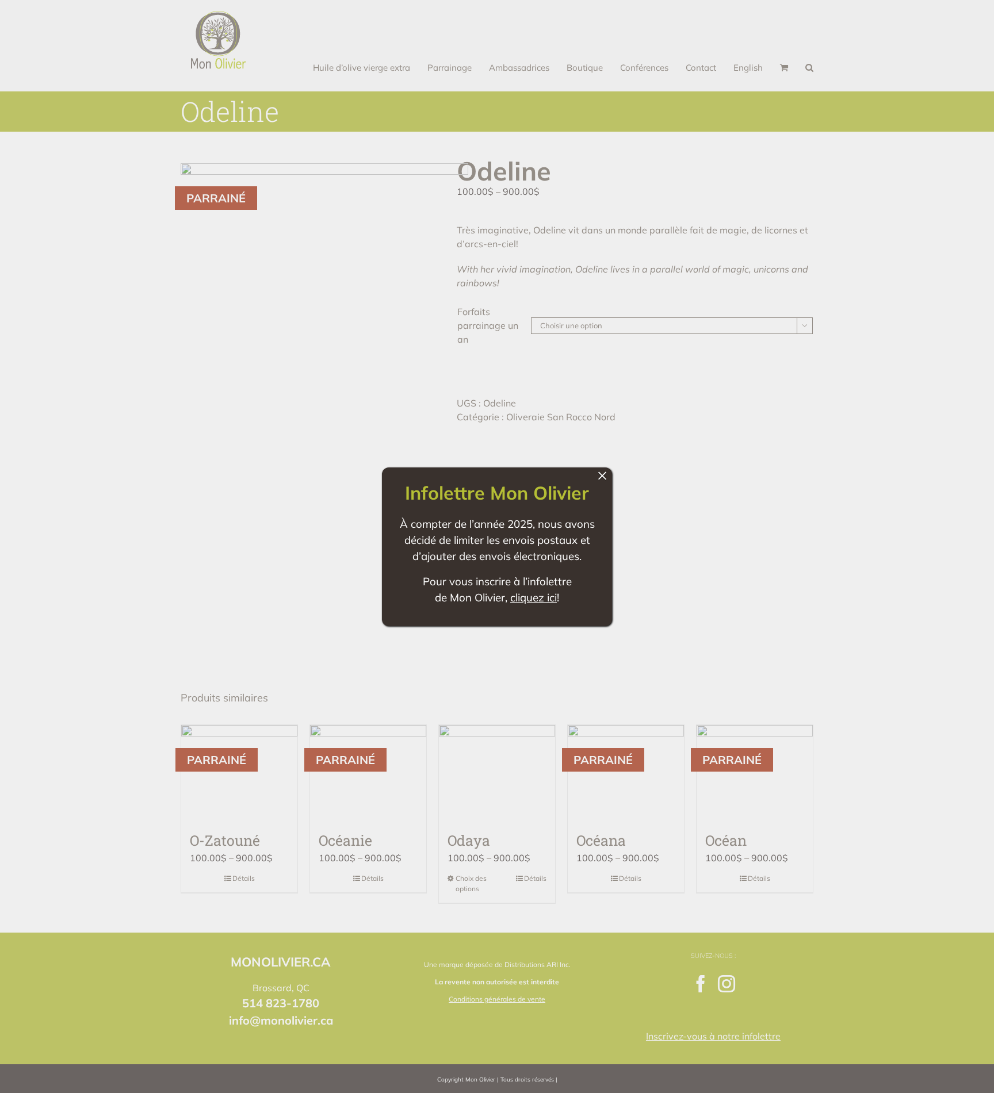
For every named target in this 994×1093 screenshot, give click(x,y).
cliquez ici (533, 597)
